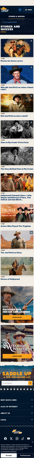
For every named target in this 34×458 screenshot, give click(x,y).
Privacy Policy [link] (24, 448)
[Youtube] (28, 438)
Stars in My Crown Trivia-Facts (15, 142)
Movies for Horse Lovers (12, 61)
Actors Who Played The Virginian (16, 226)
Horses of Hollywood (10, 279)
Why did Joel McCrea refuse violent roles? (17, 88)
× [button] (32, 442)
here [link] (12, 449)
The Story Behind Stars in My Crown (17, 169)
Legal (3, 420)
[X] (11, 438)
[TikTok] (22, 438)
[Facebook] (5, 438)
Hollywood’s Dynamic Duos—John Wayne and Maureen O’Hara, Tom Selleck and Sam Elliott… (16, 197)
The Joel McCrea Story (11, 252)
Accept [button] (9, 455)
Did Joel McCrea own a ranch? (14, 116)
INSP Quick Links (9, 400)
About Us (5, 413)
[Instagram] (17, 438)
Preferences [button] (25, 455)
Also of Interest (9, 407)
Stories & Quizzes (17, 16)
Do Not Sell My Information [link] (9, 451)
